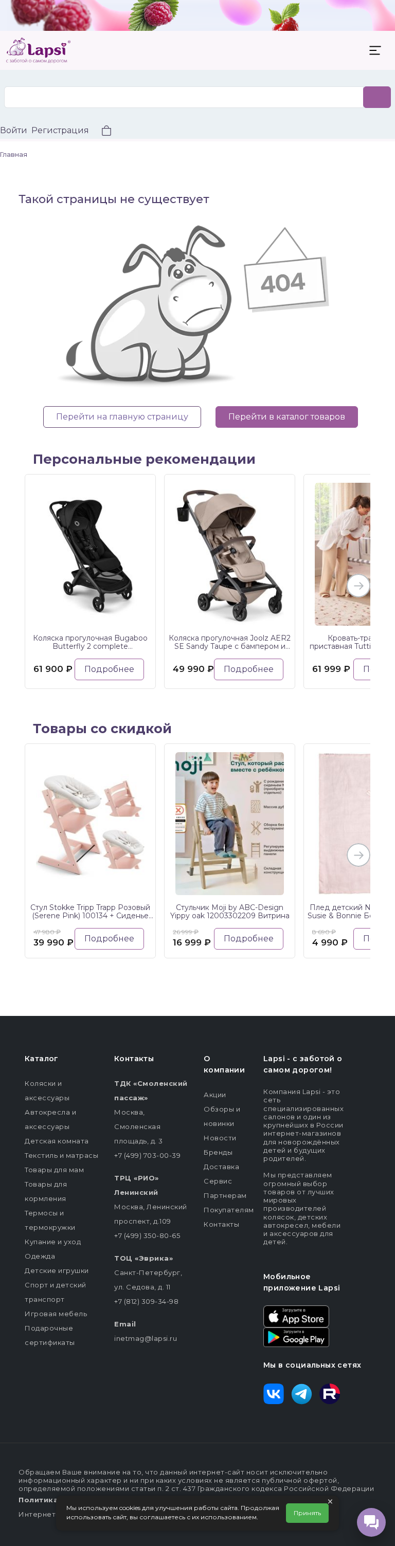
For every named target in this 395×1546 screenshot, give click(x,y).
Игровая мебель (56, 1313)
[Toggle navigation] (375, 50)
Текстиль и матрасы (61, 1155)
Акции (215, 1094)
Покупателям (229, 1210)
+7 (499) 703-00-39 (147, 1155)
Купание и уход (53, 1242)
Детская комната (57, 1141)
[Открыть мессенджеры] (371, 1522)
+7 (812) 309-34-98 (146, 1301)
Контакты (221, 1224)
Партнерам (225, 1195)
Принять (307, 1513)
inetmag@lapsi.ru (145, 1338)
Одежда (40, 1256)
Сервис (218, 1181)
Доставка (221, 1166)
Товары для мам (54, 1170)
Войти (13, 130)
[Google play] (296, 1336)
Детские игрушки (57, 1270)
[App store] (296, 1316)
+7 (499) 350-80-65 (147, 1235)
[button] (100, 131)
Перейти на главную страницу (122, 417)
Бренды (218, 1152)
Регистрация (60, 130)
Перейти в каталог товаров (286, 417)
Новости (220, 1138)
